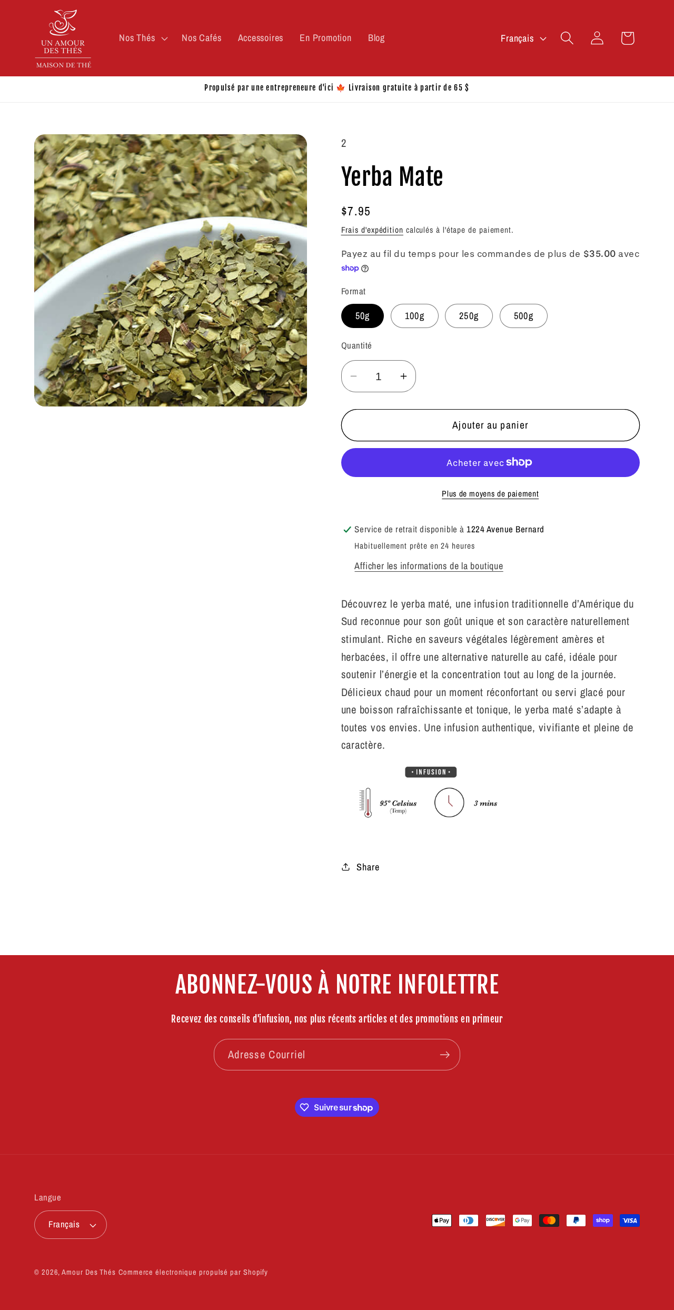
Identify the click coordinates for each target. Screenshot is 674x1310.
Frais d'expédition (372, 229)
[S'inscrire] (445, 1055)
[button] (142, 38)
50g (362, 315)
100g (414, 315)
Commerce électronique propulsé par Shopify (193, 1272)
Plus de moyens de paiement (490, 493)
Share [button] (367, 866)
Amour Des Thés (89, 1272)
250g (469, 315)
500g (523, 315)
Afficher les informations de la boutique (428, 565)
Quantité (356, 345)
